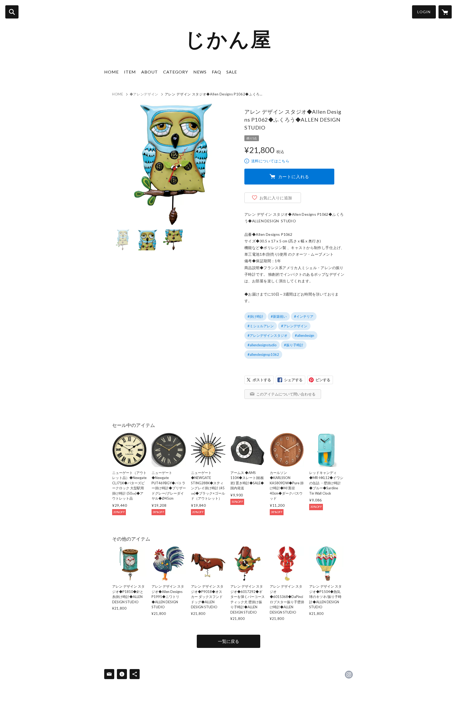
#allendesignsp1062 (263, 354)
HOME (111, 71)
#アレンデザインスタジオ (267, 335)
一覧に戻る (228, 641)
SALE (231, 71)
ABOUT (149, 71)
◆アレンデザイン (144, 94)
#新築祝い (279, 316)
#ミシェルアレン (261, 326)
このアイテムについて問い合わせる (286, 394)
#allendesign (304, 335)
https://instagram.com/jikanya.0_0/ (349, 675)
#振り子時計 (293, 345)
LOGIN (424, 12)
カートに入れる (293, 176)
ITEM (130, 71)
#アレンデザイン (294, 326)
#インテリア (303, 316)
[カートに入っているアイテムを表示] (445, 12)
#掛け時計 (255, 316)
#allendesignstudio (262, 345)
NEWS (200, 71)
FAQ (216, 71)
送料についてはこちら (270, 161)
